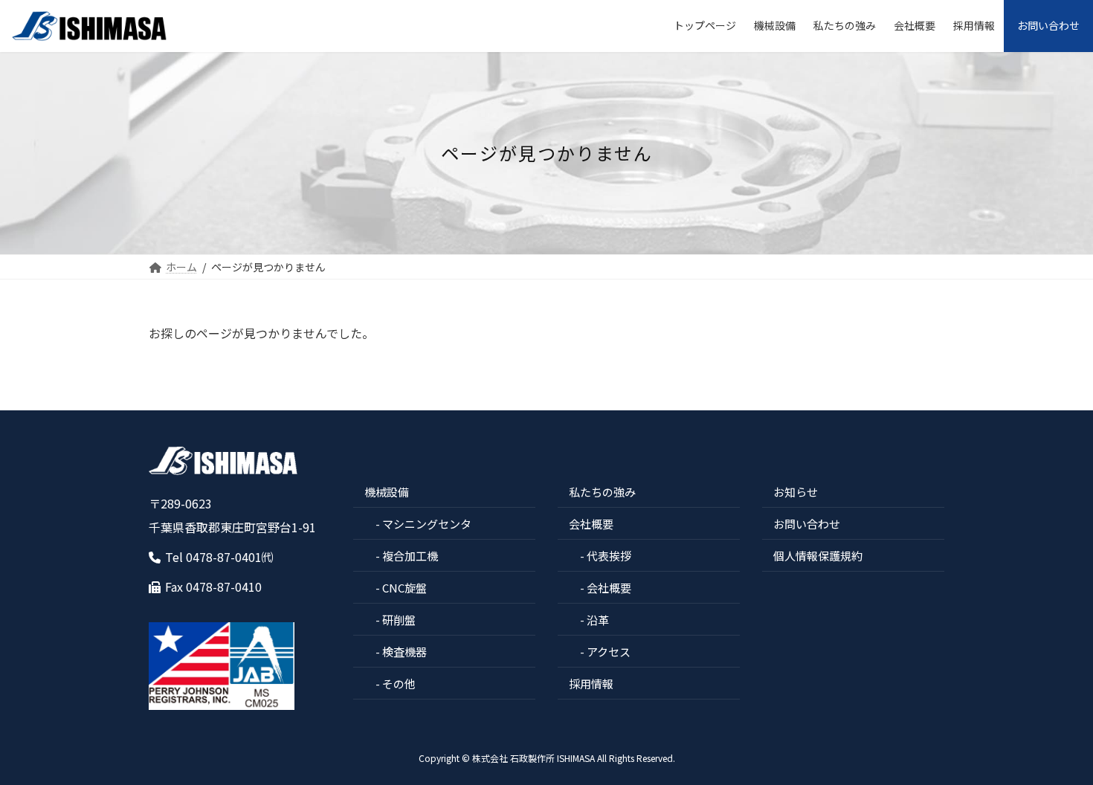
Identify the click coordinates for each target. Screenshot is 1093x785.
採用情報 (591, 683)
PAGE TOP (1056, 747)
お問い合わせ (806, 524)
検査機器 (404, 651)
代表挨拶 (609, 555)
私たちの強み (602, 492)
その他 (399, 683)
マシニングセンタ (426, 524)
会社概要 (591, 524)
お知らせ (795, 492)
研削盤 (399, 619)
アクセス (609, 651)
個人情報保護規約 (818, 555)
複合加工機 (410, 555)
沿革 (598, 619)
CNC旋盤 (404, 587)
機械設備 (386, 492)
